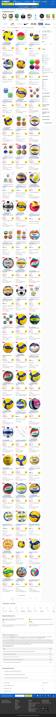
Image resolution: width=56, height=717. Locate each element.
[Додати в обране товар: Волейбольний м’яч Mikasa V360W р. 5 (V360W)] (26, 201)
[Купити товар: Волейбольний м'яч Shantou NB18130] (26, 48)
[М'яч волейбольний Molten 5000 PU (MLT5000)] (8, 263)
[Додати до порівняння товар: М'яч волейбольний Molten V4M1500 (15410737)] (39, 428)
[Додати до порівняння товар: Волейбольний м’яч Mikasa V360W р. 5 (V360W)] (26, 202)
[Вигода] (45, 1)
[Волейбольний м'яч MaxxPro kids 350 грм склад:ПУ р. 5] (34, 235)
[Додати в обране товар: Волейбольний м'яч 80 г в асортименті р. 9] (26, 144)
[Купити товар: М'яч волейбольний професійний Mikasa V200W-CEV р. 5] (13, 584)
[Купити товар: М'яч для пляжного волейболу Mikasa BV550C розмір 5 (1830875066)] (26, 275)
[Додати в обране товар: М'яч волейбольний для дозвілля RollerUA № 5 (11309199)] (39, 567)
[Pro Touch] (12, 24)
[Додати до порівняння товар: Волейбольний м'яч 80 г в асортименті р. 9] (26, 145)
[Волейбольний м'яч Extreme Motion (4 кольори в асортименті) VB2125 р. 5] (34, 64)
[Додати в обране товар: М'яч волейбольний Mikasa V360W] (26, 371)
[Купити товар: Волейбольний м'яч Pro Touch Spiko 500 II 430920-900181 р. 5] (26, 190)
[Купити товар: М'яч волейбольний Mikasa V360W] (26, 388)
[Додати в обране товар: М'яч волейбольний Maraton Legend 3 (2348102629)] (26, 567)
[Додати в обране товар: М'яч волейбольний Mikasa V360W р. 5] (13, 398)
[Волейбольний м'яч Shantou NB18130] (21, 36)
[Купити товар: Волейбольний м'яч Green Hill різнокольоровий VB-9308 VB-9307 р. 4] (39, 360)
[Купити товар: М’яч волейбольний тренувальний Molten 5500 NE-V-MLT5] (39, 275)
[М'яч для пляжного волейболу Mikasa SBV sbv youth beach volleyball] (21, 489)
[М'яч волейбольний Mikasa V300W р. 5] (21, 348)
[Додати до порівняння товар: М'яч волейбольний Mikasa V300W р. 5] (26, 344)
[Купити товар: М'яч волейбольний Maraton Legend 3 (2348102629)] (26, 584)
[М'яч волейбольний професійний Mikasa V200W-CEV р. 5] (8, 572)
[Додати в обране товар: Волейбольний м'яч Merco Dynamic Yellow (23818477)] (13, 539)
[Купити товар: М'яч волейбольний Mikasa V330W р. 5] (26, 331)
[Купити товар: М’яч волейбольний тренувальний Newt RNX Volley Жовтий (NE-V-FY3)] (13, 472)
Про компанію (17, 701)
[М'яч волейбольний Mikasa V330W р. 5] (21, 319)
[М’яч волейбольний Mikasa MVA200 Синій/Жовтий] (21, 64)
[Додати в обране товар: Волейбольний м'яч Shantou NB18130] (26, 30)
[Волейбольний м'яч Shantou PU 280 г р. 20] (34, 291)
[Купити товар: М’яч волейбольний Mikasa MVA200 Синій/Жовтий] (26, 76)
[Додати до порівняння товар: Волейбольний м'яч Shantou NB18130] (26, 32)
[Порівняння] (41, 4)
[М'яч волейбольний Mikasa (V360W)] (8, 348)
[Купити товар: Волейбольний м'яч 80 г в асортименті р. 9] (26, 162)
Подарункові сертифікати (32, 708)
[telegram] (48, 696)
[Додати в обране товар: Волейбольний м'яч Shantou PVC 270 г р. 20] (13, 144)
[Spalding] (33, 24)
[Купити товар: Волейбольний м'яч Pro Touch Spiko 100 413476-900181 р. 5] (13, 77)
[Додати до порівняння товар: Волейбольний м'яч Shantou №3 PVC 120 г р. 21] (26, 231)
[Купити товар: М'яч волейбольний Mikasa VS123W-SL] (39, 388)
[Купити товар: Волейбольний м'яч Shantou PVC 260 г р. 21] (13, 190)
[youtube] (38, 696)
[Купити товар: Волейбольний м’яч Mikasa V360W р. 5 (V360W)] (26, 218)
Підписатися (28, 695)
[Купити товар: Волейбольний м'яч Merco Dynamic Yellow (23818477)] (13, 556)
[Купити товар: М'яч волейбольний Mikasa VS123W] (39, 556)
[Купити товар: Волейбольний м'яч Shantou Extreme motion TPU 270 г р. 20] (13, 105)
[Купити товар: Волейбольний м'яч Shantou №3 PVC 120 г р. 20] (26, 134)
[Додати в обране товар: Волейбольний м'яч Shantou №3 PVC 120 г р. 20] (26, 116)
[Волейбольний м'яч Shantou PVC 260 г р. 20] (8, 319)
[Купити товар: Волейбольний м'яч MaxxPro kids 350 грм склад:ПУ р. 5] (39, 247)
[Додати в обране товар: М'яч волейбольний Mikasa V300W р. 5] (26, 342)
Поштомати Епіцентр (32, 711)
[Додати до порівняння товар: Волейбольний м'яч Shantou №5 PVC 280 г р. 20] (39, 32)
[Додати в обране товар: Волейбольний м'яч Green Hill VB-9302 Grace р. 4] (39, 455)
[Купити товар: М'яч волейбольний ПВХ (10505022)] (26, 556)
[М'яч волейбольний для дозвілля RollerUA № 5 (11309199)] (34, 572)
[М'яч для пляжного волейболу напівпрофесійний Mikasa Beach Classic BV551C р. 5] (34, 121)
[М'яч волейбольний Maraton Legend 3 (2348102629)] (21, 572)
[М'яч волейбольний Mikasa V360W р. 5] (8, 404)
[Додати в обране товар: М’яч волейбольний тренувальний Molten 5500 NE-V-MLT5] (39, 258)
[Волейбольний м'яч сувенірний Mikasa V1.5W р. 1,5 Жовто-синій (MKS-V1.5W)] (34, 517)
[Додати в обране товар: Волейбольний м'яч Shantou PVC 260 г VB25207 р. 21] (39, 87)
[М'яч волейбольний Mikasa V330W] (21, 460)
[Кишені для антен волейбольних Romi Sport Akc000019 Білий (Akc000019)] (21, 432)
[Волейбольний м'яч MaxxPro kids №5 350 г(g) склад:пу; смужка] (34, 206)
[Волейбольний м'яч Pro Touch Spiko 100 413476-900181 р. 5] (8, 64)
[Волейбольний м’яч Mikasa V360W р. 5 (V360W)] (21, 206)
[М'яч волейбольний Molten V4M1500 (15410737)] (34, 432)
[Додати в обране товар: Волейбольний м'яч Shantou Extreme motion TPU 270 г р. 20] (13, 87)
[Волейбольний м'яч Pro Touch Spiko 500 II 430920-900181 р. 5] (21, 178)
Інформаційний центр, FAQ (6, 701)
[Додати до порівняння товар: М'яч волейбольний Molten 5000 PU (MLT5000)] (13, 259)
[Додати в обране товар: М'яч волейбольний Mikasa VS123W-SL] (39, 371)
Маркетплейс (17, 707)
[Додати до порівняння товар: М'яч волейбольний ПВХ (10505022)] (26, 540)
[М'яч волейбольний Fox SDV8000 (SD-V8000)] (8, 376)
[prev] (50, 603)
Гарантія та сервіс (31, 706)
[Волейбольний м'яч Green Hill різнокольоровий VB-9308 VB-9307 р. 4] (34, 348)
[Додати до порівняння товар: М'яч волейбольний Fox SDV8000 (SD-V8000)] (13, 372)
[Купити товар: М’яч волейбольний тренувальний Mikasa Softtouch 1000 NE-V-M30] (13, 444)
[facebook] (35, 696)
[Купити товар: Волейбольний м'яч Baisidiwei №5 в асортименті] (26, 303)
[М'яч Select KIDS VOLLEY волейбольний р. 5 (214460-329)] (8, 517)
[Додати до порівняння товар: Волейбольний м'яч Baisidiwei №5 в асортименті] (26, 287)
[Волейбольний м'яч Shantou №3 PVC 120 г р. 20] (21, 121)
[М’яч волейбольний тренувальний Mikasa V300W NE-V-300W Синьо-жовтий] (21, 93)
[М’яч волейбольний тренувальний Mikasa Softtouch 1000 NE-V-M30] (8, 432)
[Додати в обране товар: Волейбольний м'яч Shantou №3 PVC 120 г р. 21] (26, 229)
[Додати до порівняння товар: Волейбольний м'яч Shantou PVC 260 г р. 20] (13, 315)
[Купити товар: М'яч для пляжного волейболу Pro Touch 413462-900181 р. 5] (26, 417)
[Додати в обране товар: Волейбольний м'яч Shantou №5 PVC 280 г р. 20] (39, 30)
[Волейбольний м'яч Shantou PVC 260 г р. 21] (8, 178)
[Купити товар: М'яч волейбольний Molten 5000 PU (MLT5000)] (13, 275)
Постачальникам (18, 706)
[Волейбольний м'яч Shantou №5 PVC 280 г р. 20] (34, 36)
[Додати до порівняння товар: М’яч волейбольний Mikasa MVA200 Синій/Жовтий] (26, 60)
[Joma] (40, 24)
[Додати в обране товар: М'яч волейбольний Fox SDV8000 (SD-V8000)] (13, 371)
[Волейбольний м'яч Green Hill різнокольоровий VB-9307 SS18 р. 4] (8, 291)
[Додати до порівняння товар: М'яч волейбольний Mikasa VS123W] (39, 540)
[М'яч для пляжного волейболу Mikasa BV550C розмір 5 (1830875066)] (21, 263)
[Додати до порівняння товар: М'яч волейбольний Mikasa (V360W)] (13, 344)
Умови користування (45, 701)
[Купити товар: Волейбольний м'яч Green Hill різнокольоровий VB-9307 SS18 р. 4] (13, 303)
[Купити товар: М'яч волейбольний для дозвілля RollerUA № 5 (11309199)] (39, 584)
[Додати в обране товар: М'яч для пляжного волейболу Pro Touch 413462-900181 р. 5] (26, 398)
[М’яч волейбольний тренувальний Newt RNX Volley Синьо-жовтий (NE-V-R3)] (34, 319)
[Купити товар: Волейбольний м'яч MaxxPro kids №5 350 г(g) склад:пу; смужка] (39, 219)
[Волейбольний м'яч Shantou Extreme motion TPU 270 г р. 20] (8, 93)
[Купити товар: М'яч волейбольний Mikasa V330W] (26, 472)
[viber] (43, 696)
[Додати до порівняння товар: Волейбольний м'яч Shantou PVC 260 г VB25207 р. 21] (39, 89)
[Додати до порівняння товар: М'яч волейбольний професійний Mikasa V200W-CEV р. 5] (13, 568)
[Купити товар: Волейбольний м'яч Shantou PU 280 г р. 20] (39, 303)
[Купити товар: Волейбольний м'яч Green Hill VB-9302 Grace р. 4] (39, 473)
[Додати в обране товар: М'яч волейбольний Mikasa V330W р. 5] (26, 314)
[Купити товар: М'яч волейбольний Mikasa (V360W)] (13, 360)
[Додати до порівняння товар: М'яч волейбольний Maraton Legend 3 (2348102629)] (26, 568)
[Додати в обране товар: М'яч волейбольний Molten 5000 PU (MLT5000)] (13, 258)
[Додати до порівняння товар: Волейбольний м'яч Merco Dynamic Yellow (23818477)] (13, 540)
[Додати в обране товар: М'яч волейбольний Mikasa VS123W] (39, 539)
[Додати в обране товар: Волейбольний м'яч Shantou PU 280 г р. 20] (39, 285)
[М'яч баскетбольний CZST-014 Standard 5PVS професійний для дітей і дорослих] (34, 178)
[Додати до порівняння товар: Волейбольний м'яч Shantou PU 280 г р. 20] (39, 287)
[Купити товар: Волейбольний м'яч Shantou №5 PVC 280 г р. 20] (39, 48)
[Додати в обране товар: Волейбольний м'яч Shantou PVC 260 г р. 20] (13, 314)
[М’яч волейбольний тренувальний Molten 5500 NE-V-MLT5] (34, 263)
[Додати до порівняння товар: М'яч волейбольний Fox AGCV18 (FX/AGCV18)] (39, 485)
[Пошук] (37, 4)
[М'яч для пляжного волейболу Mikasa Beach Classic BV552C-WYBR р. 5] (34, 150)
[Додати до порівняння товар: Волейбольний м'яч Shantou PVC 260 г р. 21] (13, 174)
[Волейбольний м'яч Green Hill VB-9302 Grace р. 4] (34, 460)
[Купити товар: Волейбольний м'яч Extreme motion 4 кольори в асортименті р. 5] (13, 247)
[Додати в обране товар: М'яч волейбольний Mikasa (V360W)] (13, 342)
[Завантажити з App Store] (45, 708)
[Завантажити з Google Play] (45, 711)
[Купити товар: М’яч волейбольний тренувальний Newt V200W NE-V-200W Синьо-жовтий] (13, 133)
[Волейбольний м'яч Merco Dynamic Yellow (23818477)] (8, 544)
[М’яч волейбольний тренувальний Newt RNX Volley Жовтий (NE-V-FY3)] (8, 460)
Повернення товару (31, 705)
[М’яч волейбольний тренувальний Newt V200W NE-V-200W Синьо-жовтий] (8, 121)
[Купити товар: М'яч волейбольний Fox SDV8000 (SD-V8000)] (13, 388)
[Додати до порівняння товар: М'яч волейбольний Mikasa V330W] (26, 456)
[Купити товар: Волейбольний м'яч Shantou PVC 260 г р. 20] (13, 332)
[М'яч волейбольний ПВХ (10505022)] (21, 544)
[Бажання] (46, 4)
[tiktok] (45, 696)
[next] (53, 603)
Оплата (29, 701)
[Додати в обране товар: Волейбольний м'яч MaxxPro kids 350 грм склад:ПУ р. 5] (39, 229)
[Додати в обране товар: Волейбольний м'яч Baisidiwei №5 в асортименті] (26, 285)
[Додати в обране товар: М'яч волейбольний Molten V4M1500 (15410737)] (39, 427)
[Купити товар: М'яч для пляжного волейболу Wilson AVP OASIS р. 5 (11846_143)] (39, 416)
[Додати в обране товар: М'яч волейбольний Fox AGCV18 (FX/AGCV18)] (39, 483)
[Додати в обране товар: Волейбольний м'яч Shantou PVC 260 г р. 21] (13, 172)
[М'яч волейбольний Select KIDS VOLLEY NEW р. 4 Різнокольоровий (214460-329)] (21, 517)
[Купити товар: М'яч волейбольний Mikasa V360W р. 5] (13, 416)
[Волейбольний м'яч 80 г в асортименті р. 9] (21, 150)
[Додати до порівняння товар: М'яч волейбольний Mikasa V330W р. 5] (26, 315)
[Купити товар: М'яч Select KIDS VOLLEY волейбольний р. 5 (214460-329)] (13, 528)
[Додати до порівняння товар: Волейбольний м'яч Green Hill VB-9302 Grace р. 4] (39, 456)
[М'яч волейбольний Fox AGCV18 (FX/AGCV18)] (34, 489)
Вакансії (16, 705)
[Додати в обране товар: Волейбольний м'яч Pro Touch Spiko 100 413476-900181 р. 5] (13, 59)
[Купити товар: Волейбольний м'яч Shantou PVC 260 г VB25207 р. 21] (39, 105)
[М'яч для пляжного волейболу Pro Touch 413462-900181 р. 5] (21, 404)
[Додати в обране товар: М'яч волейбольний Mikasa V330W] (26, 455)
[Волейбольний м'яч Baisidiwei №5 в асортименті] (21, 291)
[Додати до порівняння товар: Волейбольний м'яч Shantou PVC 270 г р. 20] (13, 145)
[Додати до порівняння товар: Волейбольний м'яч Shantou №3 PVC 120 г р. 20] (26, 117)
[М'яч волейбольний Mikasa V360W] (21, 376)
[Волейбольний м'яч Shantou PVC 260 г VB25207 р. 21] (34, 93)
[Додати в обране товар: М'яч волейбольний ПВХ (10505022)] (26, 539)
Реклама (16, 708)
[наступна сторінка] (35, 599)
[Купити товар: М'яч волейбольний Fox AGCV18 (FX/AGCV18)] (39, 501)
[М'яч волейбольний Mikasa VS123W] (34, 544)
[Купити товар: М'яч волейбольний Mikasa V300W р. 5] (26, 360)
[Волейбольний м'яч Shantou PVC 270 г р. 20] (8, 150)
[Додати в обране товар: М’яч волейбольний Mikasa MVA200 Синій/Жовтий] (26, 59)
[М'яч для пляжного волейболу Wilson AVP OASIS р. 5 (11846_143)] (34, 404)
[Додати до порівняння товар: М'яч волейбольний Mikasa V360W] (26, 372)
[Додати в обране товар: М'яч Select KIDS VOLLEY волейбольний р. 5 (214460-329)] (13, 511)
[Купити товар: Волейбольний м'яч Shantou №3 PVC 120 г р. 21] (26, 247)
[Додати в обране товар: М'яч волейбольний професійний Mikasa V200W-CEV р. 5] (13, 567)
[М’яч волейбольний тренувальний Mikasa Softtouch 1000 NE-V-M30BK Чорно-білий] (8, 206)
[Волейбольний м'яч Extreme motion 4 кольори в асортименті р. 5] (8, 235)
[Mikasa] (47, 24)
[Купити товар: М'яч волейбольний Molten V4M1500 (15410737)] (39, 444)
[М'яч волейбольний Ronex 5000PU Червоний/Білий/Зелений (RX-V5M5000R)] (8, 489)
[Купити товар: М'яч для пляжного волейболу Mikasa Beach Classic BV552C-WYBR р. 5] (39, 162)
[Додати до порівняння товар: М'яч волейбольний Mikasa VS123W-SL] (39, 372)
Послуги (29, 707)
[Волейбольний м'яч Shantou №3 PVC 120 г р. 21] (21, 235)
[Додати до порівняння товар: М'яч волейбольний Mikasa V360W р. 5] (13, 400)
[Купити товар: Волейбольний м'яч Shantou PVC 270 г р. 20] (13, 162)
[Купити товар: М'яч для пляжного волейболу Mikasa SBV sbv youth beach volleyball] (26, 501)
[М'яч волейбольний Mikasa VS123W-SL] (34, 376)
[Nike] (26, 24)
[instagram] (40, 696)
